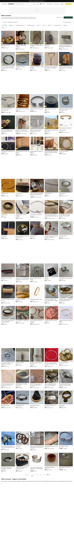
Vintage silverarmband (20, 66)
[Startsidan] (11, 4)
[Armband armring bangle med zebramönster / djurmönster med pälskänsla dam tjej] (66, 37)
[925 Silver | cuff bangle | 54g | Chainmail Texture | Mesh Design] (37, 459)
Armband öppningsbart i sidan (36, 299)
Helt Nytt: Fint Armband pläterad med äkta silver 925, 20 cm (7, 384)
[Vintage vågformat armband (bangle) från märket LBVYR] (66, 207)
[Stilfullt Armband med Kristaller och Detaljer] (22, 143)
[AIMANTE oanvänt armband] (8, 270)
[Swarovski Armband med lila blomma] (37, 270)
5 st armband (18, 446)
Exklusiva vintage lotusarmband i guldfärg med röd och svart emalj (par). (65, 67)
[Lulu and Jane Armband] (66, 143)
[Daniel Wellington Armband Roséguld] (22, 207)
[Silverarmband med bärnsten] (66, 459)
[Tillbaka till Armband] (2, 22)
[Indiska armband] (8, 207)
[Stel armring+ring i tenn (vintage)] (66, 270)
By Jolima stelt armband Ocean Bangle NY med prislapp (7, 363)
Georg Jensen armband (63, 446)
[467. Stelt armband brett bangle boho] (8, 291)
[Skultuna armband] (66, 122)
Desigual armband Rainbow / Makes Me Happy (37, 67)
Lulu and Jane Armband (63, 151)
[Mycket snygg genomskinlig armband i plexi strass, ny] (37, 122)
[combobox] (25, 4)
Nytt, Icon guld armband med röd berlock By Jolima (22, 236)
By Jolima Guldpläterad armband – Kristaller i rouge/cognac (51, 236)
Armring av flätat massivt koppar (51, 320)
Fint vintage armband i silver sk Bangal (51, 109)
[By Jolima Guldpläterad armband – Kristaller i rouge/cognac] (51, 228)
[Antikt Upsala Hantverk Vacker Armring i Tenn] (22, 376)
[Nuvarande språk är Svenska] (41, 4)
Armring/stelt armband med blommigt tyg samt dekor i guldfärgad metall (6, 468)
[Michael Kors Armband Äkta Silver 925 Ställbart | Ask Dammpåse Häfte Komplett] (51, 59)
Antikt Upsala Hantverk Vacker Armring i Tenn (21, 384)
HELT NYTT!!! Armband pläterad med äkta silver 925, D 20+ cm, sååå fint (51, 363)
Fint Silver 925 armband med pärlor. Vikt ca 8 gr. (6, 109)
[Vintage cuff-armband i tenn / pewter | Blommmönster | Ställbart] (51, 291)
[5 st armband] (22, 438)
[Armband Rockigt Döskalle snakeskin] (22, 37)
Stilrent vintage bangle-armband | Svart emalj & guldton (7, 321)
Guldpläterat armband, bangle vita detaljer (65, 321)
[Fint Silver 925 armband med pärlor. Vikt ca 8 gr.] (8, 101)
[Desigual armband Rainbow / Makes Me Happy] (37, 59)
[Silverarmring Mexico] (22, 397)
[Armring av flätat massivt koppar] (51, 313)
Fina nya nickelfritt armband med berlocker (36, 321)
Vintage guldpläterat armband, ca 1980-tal (36, 152)
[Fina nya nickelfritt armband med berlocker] (37, 313)
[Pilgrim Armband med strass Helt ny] (51, 438)
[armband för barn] (37, 228)
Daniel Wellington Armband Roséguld (21, 215)
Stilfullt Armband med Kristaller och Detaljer (22, 152)
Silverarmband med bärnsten (64, 467)
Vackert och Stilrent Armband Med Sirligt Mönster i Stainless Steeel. (22, 279)
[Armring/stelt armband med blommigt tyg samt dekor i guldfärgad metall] (8, 459)
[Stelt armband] (51, 37)
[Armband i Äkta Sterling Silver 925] (37, 101)
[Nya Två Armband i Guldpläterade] (22, 313)
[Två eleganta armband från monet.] (8, 143)
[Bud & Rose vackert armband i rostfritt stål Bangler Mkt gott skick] (51, 207)
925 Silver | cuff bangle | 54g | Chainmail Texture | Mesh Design (36, 468)
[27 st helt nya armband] (66, 355)
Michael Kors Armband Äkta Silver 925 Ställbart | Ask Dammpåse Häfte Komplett (51, 67)
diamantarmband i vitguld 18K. (36, 214)
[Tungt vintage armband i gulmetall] (22, 101)
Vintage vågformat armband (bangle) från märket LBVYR (64, 215)
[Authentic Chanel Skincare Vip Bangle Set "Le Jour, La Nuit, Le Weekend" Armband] (22, 122)
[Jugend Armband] (51, 185)
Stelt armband (47, 45)
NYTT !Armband (19, 193)
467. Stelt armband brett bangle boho (7, 300)
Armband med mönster (20, 362)
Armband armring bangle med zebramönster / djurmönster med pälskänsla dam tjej (65, 46)
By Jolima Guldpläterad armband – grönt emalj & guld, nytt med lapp (7, 67)
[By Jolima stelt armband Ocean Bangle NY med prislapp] (8, 355)
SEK (44, 3)
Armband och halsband (20, 299)
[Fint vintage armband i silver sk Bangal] (51, 101)
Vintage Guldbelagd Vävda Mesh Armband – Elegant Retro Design (51, 152)
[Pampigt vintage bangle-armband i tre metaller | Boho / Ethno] (66, 291)
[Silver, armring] (8, 228)
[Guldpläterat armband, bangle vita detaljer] (66, 313)
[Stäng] (73, 1)
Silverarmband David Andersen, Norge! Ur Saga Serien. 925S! (65, 384)
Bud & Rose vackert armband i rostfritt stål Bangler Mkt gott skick (51, 215)
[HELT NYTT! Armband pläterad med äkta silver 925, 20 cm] (37, 376)
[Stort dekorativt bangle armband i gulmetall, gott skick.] (66, 101)
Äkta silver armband (63, 235)
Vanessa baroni (62, 405)
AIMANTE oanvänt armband (6, 278)
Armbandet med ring (5, 405)
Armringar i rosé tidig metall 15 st (36, 45)
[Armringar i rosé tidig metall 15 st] (37, 37)
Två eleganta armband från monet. (8, 151)
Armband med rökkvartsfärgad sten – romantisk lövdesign (50, 384)
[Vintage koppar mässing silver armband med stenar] (22, 459)
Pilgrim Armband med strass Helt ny (51, 446)
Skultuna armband (62, 130)
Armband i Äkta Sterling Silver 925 (36, 108)
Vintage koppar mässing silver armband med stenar (21, 468)
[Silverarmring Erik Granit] (37, 397)
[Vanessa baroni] (66, 397)
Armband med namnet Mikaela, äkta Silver (36, 363)
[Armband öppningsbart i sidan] (37, 291)
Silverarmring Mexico (20, 405)
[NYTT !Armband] (22, 185)
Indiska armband (4, 214)
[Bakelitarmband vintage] (51, 459)
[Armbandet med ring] (8, 397)
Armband (5, 22)
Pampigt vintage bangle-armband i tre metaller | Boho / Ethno (65, 300)
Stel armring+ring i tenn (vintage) (65, 278)
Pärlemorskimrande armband (50, 405)
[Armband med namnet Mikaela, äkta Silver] (37, 355)
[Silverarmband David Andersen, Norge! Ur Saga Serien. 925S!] (66, 376)
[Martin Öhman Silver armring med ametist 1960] (51, 122)
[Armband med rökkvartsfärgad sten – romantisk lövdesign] (51, 376)
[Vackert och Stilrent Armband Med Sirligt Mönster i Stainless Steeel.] (22, 270)
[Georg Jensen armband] (66, 438)
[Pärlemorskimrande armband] (51, 397)
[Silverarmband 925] (8, 185)
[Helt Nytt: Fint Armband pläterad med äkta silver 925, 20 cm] (8, 376)
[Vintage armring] (66, 185)
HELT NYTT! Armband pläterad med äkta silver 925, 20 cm (36, 384)
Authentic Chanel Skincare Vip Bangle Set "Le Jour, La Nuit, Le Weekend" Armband (22, 131)
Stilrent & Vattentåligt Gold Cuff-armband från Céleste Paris (7, 131)
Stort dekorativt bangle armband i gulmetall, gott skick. (65, 109)
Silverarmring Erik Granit (34, 405)
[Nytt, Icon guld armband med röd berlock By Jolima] (22, 228)
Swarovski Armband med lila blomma (35, 279)
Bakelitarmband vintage (49, 467)
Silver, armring (4, 235)
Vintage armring (62, 193)
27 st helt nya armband (63, 362)
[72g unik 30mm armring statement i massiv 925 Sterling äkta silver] (37, 185)
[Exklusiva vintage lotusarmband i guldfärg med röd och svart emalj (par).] (66, 59)
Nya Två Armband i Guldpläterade (22, 320)
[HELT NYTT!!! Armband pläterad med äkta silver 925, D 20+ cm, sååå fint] (51, 355)
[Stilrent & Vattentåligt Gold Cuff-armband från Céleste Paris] (8, 122)
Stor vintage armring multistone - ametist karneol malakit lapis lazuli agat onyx (7, 447)
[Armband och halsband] (22, 291)
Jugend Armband (48, 193)
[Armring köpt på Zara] (8, 37)
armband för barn (33, 235)
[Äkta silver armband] (66, 228)
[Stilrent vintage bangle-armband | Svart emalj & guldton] (8, 313)
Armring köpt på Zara (5, 45)
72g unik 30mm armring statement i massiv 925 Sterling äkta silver (37, 194)
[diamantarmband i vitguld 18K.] (37, 207)
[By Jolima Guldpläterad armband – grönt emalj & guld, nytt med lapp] (8, 59)
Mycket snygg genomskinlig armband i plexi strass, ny (35, 131)
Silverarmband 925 (4, 193)
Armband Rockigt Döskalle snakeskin (21, 46)
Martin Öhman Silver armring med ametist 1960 (51, 131)
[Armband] (51, 270)
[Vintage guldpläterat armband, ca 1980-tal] (37, 143)
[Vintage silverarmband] (22, 59)
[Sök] (34, 4)
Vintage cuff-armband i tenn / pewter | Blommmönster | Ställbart (51, 300)
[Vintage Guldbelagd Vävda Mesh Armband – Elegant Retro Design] (51, 143)
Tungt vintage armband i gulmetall (22, 108)
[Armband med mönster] (22, 355)
